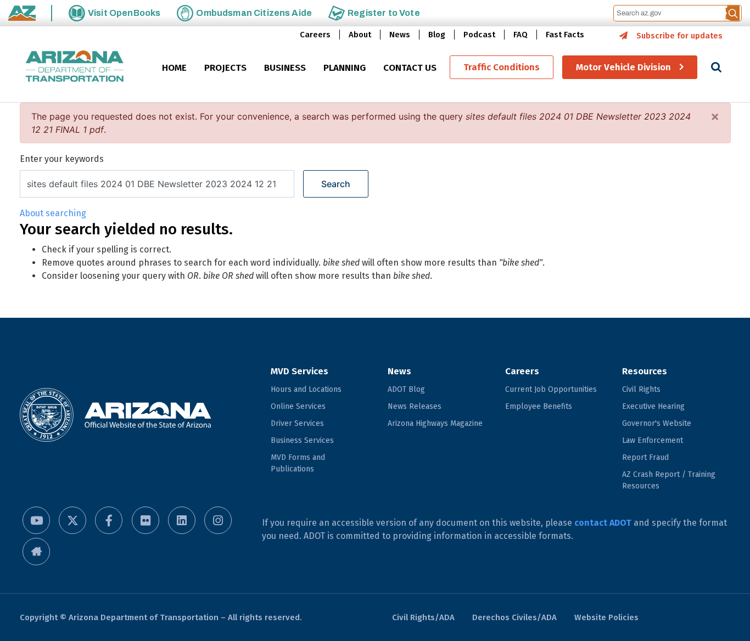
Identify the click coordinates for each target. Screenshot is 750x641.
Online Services (298, 406)
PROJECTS (225, 68)
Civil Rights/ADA (423, 617)
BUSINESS (285, 68)
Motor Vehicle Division (623, 67)
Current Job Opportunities (551, 389)
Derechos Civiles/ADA (514, 617)
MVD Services (299, 371)
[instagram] (218, 520)
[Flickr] (145, 520)
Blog (436, 35)
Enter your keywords (62, 159)
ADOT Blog (406, 389)
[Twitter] (72, 520)
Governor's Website (656, 423)
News (399, 35)
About (360, 35)
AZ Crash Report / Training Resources (668, 480)
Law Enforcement (652, 440)
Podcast (479, 35)
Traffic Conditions (501, 67)
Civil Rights (641, 389)
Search (335, 183)
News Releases (414, 406)
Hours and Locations (306, 389)
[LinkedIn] (181, 520)
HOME (174, 68)
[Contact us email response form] (36, 551)
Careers (315, 35)
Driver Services (297, 423)
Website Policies (606, 617)
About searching (53, 213)
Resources (644, 371)
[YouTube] (36, 520)
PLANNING (344, 68)
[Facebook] (108, 520)
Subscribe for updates (679, 36)
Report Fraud (645, 457)
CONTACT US (409, 68)
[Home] (75, 67)
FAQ (520, 35)
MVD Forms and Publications (298, 463)
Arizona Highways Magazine (435, 423)
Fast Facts (565, 35)
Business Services (302, 440)
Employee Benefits (538, 406)
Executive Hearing (653, 406)
